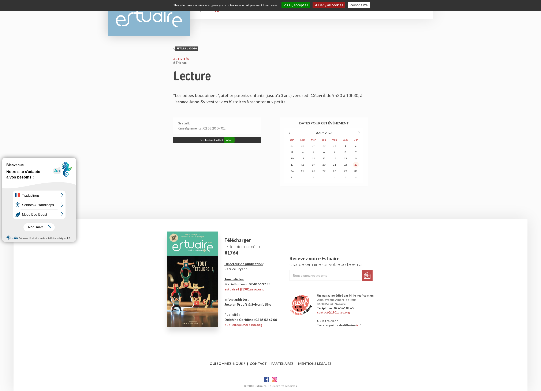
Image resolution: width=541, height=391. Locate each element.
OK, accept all (297, 5)
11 (302, 158)
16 (355, 158)
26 (313, 171)
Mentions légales (314, 363)
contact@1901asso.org (333, 312)
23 (355, 164)
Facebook (266, 379)
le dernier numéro (242, 246)
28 (302, 145)
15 (345, 158)
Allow (229, 140)
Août (320, 133)
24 (292, 171)
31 (334, 145)
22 (345, 164)
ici (357, 325)
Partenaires (282, 363)
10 (292, 158)
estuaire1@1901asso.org (244, 289)
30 (323, 145)
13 (323, 158)
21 (334, 164)
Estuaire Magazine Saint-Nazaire (149, 18)
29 (313, 145)
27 (292, 145)
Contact (258, 363)
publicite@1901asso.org (243, 325)
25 (302, 171)
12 (313, 158)
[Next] (359, 133)
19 (313, 164)
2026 (328, 133)
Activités (181, 59)
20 (323, 164)
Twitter (274, 379)
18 (302, 164)
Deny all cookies (330, 5)
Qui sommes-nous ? (227, 363)
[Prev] (290, 133)
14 (334, 158)
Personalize (359, 5)
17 (292, 164)
